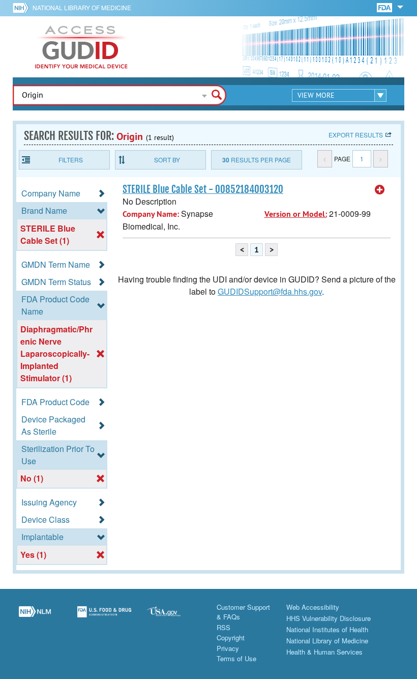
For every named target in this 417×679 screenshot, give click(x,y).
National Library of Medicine (82, 7)
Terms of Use (236, 658)
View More (316, 95)
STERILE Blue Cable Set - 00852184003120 (203, 189)
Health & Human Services (324, 652)
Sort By (167, 159)
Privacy (228, 648)
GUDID (81, 46)
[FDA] (385, 7)
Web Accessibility (312, 607)
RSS (223, 627)
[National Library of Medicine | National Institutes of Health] (35, 617)
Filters (70, 159)
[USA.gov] (173, 617)
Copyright (231, 637)
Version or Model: (295, 214)
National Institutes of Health (327, 629)
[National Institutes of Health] (23, 8)
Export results (356, 134)
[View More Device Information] (380, 190)
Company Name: (151, 214)
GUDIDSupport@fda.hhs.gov (270, 291)
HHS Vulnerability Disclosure (328, 618)
